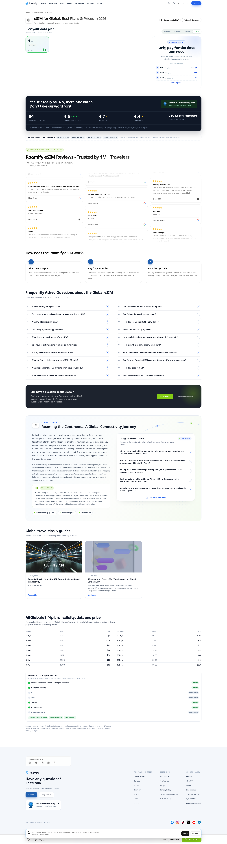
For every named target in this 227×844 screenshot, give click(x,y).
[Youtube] (194, 822)
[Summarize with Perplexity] (48, 762)
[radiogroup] (87, 44)
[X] (188, 822)
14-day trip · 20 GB (94, 137)
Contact (90, 3)
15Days (187, 31)
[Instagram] (177, 822)
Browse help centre (185, 396)
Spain (136, 794)
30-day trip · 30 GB (110, 137)
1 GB (61, 636)
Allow (185, 833)
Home (28, 12)
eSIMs (43, 3)
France (136, 785)
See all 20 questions (156, 497)
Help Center (46, 795)
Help (62, 3)
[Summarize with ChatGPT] (29, 762)
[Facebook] (172, 822)
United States (139, 776)
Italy (136, 799)
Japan (136, 803)
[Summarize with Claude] (36, 762)
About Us (189, 781)
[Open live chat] (174, 3)
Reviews (189, 776)
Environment (191, 790)
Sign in (196, 3)
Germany (137, 790)
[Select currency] (183, 3)
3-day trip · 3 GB (63, 137)
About (99, 3)
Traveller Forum (192, 794)
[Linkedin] (199, 822)
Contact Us (164, 396)
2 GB (61, 641)
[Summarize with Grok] (54, 762)
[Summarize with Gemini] (42, 762)
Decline (195, 833)
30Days (177, 31)
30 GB (62, 665)
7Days (196, 31)
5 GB (61, 650)
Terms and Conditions (169, 794)
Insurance (53, 3)
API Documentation (193, 803)
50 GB (154, 636)
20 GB (62, 660)
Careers (189, 785)
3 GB (61, 645)
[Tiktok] (183, 822)
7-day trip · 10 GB (78, 137)
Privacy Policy (165, 790)
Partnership (79, 3)
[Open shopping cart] (169, 3)
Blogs (69, 3)
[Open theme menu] (188, 3)
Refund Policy (165, 799)
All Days (167, 31)
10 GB (62, 655)
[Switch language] (178, 3)
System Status (191, 799)
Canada (137, 781)
